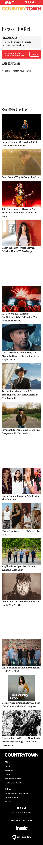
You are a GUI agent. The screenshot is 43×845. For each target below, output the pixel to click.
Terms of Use (8, 774)
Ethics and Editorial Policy (13, 779)
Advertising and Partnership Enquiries (16, 793)
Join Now (34, 54)
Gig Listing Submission (11, 797)
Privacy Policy (9, 770)
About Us (7, 766)
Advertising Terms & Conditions (14, 783)
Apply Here (21, 45)
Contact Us (8, 801)
